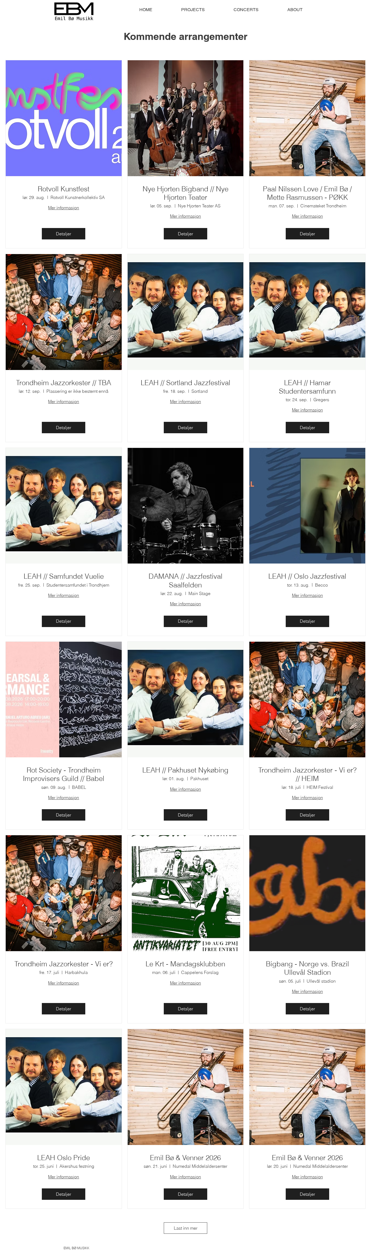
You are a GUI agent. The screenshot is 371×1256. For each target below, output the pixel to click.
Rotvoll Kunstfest (63, 189)
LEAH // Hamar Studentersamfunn (307, 387)
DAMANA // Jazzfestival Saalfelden (185, 580)
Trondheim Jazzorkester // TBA (63, 383)
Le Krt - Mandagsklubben (185, 964)
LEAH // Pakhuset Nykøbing (185, 770)
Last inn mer (185, 1228)
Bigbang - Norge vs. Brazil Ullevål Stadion (307, 968)
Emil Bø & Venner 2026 (185, 1158)
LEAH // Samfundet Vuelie (64, 576)
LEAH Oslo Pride (63, 1158)
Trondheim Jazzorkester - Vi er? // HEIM (307, 774)
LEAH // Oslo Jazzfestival (307, 576)
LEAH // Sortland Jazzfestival (185, 383)
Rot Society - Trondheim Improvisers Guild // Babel (63, 774)
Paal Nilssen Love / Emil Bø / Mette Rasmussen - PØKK (307, 193)
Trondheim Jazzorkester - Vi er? (63, 964)
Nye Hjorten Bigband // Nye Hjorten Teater (185, 193)
